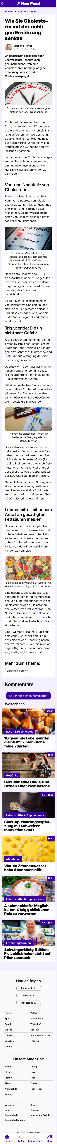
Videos (8, 1029)
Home (8, 11)
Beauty (8, 1094)
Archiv (8, 1046)
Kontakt (35, 1110)
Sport (8, 1018)
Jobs (7, 1110)
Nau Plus (35, 1029)
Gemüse (44, 613)
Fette (8, 196)
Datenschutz (11, 1115)
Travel (33, 1083)
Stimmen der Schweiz (41, 1035)
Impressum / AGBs (40, 1115)
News (8, 1013)
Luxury (34, 1072)
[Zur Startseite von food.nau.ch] (28, 3)
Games (8, 1035)
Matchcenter (37, 1018)
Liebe (7, 1072)
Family (8, 1077)
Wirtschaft (35, 1024)
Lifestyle (9, 1041)
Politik (33, 1013)
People (8, 1024)
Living (33, 1066)
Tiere (7, 1083)
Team (33, 1105)
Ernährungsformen (26, 11)
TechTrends (36, 1089)
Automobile (11, 1089)
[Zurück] (2, 3)
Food (33, 1077)
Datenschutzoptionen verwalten (16, 1120)
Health (8, 1066)
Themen (34, 1041)
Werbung (9, 1105)
